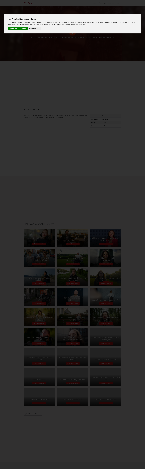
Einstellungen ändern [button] (34, 28)
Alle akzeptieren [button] (13, 28)
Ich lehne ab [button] (23, 28)
